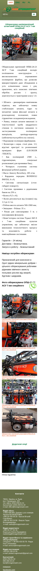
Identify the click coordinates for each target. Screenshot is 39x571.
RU (23, 2)
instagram (7, 567)
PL (29, 2)
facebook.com (9, 570)
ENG (17, 2)
